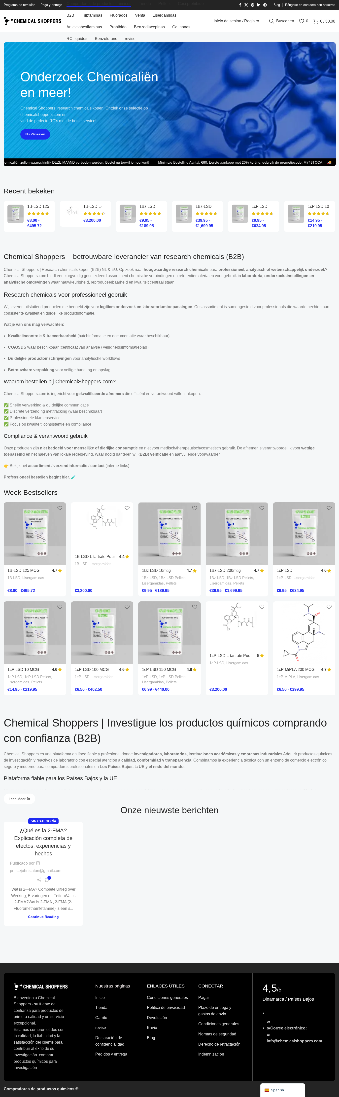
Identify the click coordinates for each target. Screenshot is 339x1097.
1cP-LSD (284, 578)
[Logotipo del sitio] (33, 21)
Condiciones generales (167, 997)
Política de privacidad (166, 1007)
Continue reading (43, 917)
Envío (152, 1027)
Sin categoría (43, 821)
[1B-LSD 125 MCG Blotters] (15, 214)
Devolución (157, 1018)
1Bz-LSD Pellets (172, 578)
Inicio (100, 997)
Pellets (171, 583)
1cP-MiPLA (286, 677)
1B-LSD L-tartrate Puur (95, 556)
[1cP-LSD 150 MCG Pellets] (169, 632)
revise (100, 1027)
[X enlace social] (246, 5)
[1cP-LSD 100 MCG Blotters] (102, 632)
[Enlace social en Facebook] (240, 5)
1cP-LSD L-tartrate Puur (230, 656)
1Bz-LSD (149, 578)
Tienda (101, 1007)
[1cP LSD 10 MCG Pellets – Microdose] (296, 214)
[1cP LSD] (240, 214)
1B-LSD (13, 578)
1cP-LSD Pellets (37, 677)
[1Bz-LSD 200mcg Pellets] (184, 214)
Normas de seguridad (217, 1034)
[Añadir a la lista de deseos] (60, 507)
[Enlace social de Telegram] (265, 5)
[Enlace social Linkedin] (259, 5)
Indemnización (211, 1054)
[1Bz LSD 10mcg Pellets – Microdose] (128, 214)
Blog (151, 1038)
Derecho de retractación (219, 1044)
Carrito (101, 1018)
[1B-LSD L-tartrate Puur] (72, 214)
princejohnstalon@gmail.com (35, 871)
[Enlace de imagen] (41, 986)
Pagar (203, 997)
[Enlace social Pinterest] (252, 5)
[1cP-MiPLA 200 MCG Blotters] (304, 632)
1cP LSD (260, 206)
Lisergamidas (33, 578)
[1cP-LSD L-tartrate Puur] (237, 625)
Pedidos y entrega (111, 1054)
